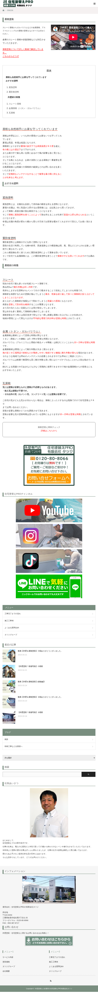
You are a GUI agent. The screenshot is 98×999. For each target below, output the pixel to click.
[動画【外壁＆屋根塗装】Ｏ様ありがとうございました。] (9, 656)
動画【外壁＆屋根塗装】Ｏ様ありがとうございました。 (40, 651)
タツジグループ (11, 635)
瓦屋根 (12, 113)
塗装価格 (6, 962)
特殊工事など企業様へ (13, 746)
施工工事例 (9, 621)
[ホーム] (3, 10)
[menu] (94, 3)
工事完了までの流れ (13, 614)
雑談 (6, 739)
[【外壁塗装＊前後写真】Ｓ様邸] (9, 717)
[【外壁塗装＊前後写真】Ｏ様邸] (9, 671)
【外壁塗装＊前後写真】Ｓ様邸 (30, 712)
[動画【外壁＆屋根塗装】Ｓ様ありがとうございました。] (9, 702)
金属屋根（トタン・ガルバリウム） (25, 108)
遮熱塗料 (13, 87)
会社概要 (6, 971)
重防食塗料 (14, 92)
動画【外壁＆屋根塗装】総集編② (31, 682)
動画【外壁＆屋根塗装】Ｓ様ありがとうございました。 (40, 697)
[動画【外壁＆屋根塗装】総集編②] (9, 686)
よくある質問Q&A (12, 628)
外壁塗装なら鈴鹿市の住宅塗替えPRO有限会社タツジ (53, 989)
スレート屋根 (15, 104)
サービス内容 (8, 957)
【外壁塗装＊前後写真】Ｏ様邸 (30, 666)
